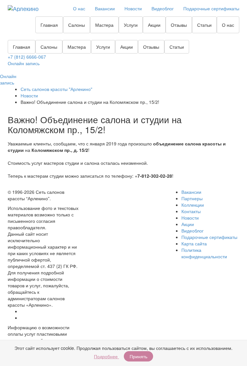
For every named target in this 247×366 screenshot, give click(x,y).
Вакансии (105, 8)
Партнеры (192, 198)
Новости (133, 8)
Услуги (131, 25)
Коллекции (192, 205)
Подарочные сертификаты (211, 8)
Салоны (76, 25)
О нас (79, 8)
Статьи (204, 25)
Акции (154, 25)
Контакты (191, 211)
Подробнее (106, 356)
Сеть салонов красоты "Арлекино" (56, 89)
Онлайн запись (24, 63)
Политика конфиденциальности (204, 253)
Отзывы (179, 25)
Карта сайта (194, 243)
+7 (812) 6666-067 (27, 57)
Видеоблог (162, 8)
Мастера (104, 25)
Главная (49, 25)
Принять (138, 356)
